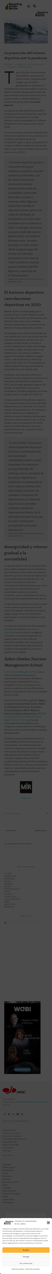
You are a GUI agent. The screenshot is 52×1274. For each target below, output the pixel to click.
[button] (48, 1222)
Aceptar (26, 1250)
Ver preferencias (26, 1263)
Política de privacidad (32, 1269)
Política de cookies (17, 1269)
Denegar (26, 1257)
